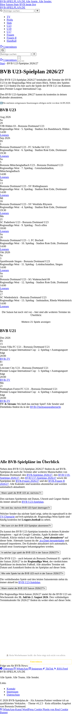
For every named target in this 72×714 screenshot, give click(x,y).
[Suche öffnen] (2, 50)
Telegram (8, 668)
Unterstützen (36, 662)
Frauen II (11, 37)
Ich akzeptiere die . (35, 636)
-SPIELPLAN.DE (12, 7)
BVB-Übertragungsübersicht (45, 407)
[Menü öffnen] (22, 60)
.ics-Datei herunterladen (51, 540)
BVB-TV (5, 358)
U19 (9, 28)
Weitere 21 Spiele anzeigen (36, 322)
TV (8, 16)
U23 (9, 25)
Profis (10, 19)
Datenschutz (13, 694)
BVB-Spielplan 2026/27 (39, 474)
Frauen (10, 34)
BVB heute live (27, 4)
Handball (11, 40)
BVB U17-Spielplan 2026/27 (40, 478)
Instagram (37, 668)
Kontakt (11, 688)
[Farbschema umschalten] (19, 59)
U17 (9, 31)
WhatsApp (22, 668)
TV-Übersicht (7, 516)
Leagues (4, 135)
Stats (9, 22)
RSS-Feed (62, 668)
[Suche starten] (37, 11)
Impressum (12, 691)
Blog (2, 4)
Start (2, 63)
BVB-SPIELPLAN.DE (26, 1)
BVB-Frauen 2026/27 (27, 481)
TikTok (49, 668)
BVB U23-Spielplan (33, 501)
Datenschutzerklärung (46, 636)
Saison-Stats (12, 4)
